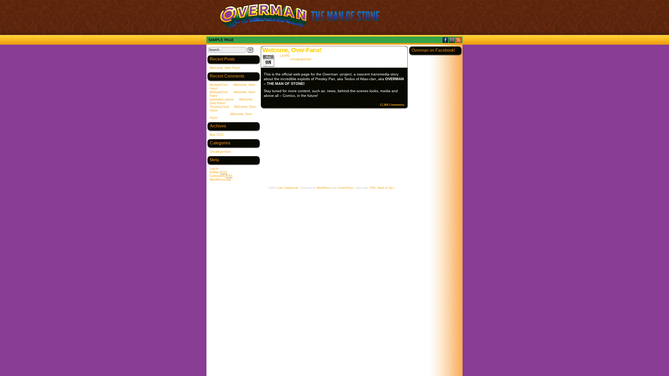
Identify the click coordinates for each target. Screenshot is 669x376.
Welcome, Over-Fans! (225, 68)
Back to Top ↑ (386, 187)
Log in (214, 169)
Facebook (445, 40)
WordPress (323, 187)
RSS (458, 40)
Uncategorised (220, 152)
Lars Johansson (288, 187)
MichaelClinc (219, 85)
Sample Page (221, 40)
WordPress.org (220, 179)
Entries (218, 172)
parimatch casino (222, 99)
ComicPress (345, 187)
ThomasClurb (219, 107)
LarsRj (284, 55)
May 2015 (217, 135)
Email (452, 40)
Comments (221, 176)
